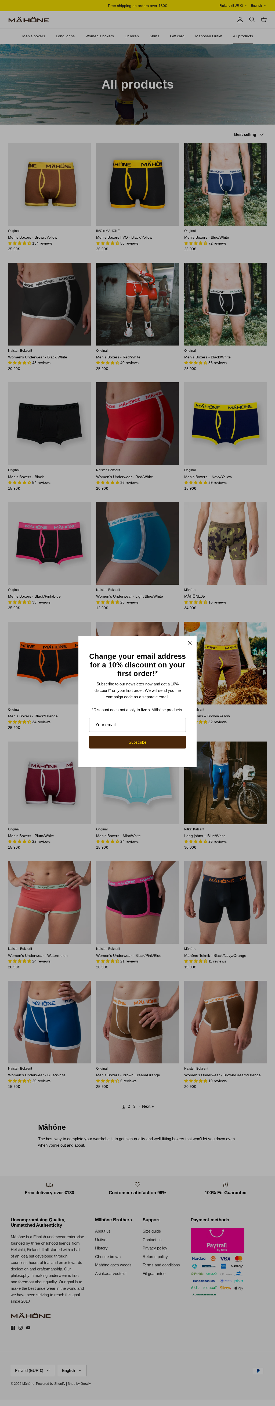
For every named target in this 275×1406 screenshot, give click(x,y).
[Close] (190, 643)
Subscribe (137, 742)
